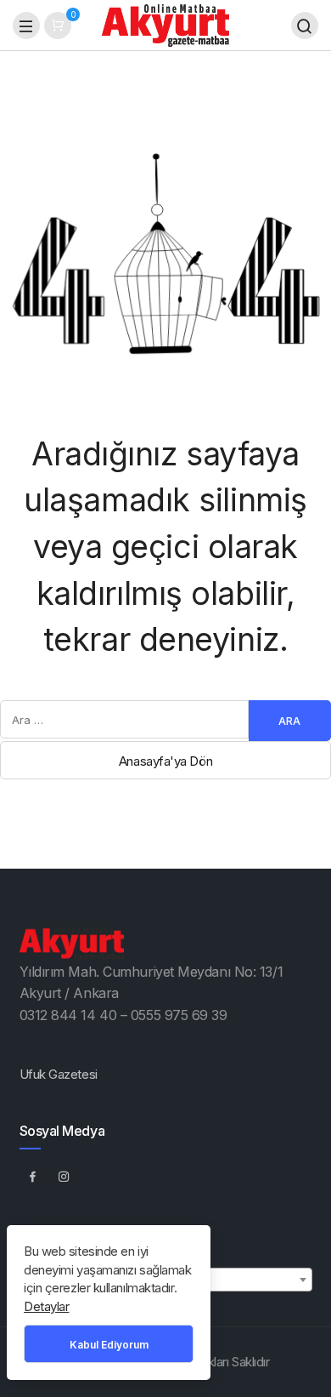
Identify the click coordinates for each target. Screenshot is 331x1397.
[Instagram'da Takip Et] (64, 1175)
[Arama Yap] (304, 25)
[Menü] (26, 25)
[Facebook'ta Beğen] (33, 1175)
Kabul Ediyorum (109, 1344)
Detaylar (46, 1306)
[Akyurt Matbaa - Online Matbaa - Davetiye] (165, 24)
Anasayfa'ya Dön (165, 761)
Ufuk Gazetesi (59, 1074)
